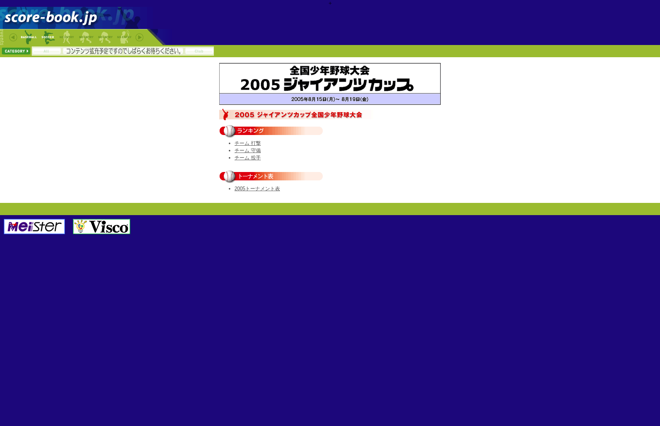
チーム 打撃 (248, 143)
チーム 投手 (248, 158)
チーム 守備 (248, 150)
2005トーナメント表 (257, 188)
